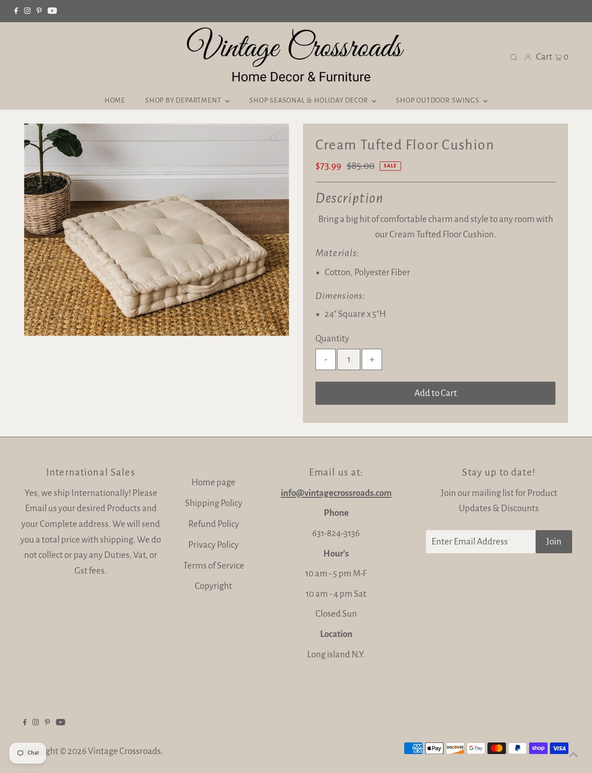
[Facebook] (16, 11)
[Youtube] (52, 11)
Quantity (332, 338)
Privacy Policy (213, 545)
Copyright (213, 586)
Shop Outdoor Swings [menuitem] (438, 100)
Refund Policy (213, 524)
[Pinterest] (39, 11)
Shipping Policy (213, 503)
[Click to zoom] (274, 138)
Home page (213, 482)
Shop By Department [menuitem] (184, 100)
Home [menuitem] (115, 100)
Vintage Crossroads (124, 751)
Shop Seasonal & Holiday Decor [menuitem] (309, 100)
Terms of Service (213, 565)
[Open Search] (514, 56)
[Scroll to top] (573, 754)
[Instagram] (27, 11)
